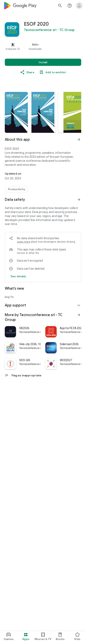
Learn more (23, 241)
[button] (18, 49)
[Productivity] (16, 189)
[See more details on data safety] (18, 276)
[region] (43, 46)
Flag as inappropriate (23, 375)
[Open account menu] (79, 5)
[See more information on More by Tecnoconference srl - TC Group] (79, 315)
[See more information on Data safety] (79, 199)
